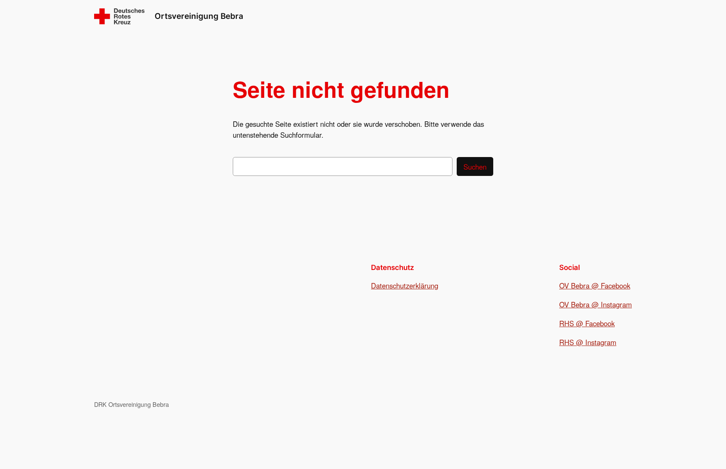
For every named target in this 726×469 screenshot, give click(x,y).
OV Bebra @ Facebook (594, 285)
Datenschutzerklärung (404, 285)
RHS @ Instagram (587, 342)
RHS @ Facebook (587, 323)
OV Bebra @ (580, 304)
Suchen (475, 167)
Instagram (616, 304)
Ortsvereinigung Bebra (199, 16)
